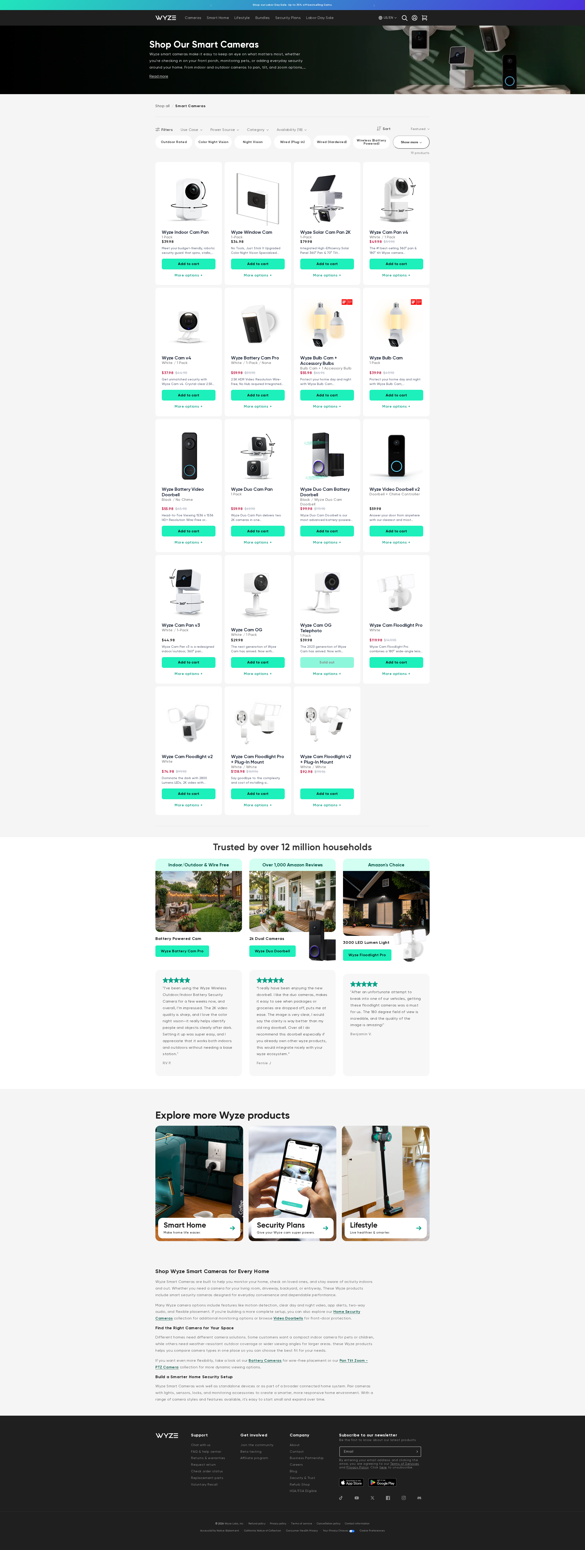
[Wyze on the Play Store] (382, 1482)
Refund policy (257, 1523)
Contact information (357, 1523)
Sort (387, 129)
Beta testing (250, 1451)
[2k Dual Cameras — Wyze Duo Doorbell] (314, 940)
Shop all (162, 106)
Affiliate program (254, 1458)
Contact (297, 1451)
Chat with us (200, 1445)
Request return (203, 1464)
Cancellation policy (328, 1523)
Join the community (257, 1445)
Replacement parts (207, 1478)
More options (189, 275)
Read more (158, 76)
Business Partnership (307, 1458)
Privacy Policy (357, 1467)
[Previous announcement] (211, 5)
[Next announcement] (374, 5)
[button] (404, 18)
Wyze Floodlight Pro (367, 955)
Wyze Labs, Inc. (234, 1523)
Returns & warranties (208, 1458)
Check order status (207, 1471)
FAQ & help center (206, 1451)
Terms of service (301, 1523)
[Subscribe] (416, 1451)
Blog (293, 1471)
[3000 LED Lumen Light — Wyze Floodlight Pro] (408, 944)
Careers (296, 1464)
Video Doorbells (288, 1318)
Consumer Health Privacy (302, 1530)
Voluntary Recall (204, 1484)
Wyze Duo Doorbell (272, 951)
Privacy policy (278, 1523)
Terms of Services (404, 1463)
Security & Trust (302, 1478)
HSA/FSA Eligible (303, 1491)
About (295, 1445)
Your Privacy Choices (335, 1530)
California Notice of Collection (262, 1530)
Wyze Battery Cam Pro (182, 951)
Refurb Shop (300, 1484)
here (383, 1467)
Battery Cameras (265, 1360)
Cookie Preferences (372, 1530)
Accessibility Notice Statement (219, 1530)
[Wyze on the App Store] (351, 1482)
